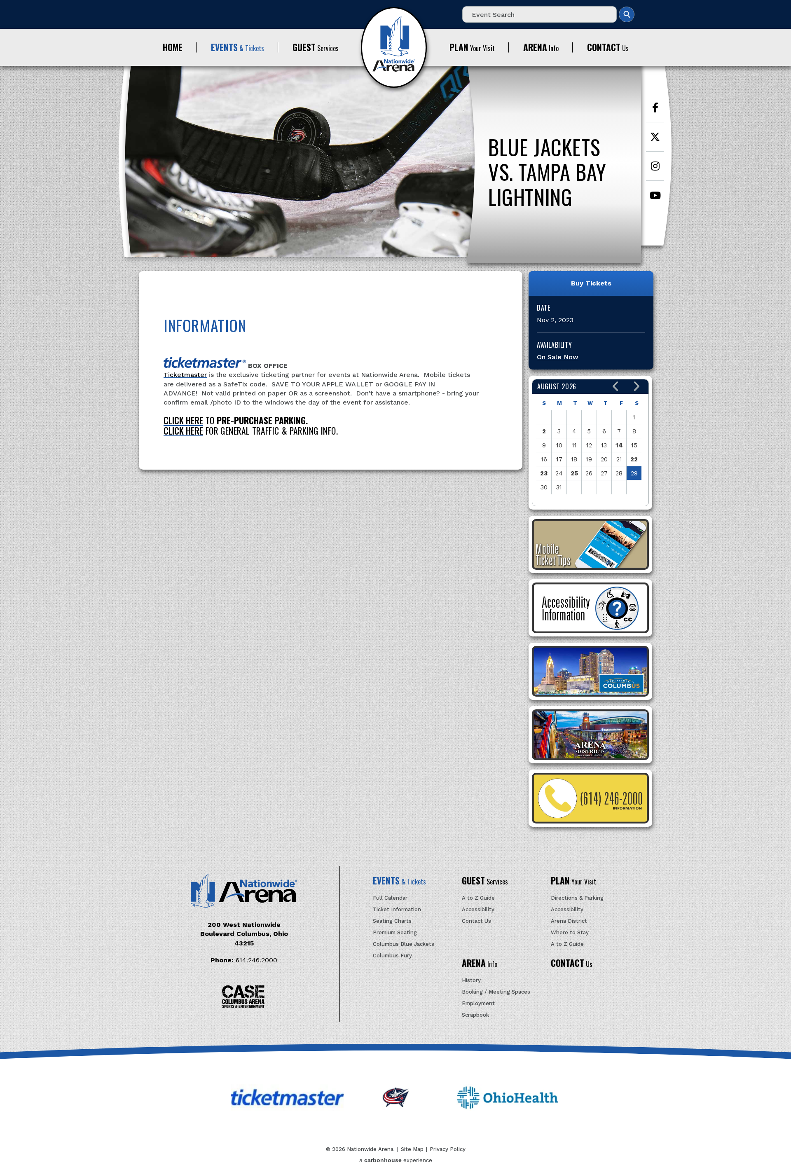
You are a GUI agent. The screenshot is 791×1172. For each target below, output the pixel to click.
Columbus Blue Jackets (403, 944)
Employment (478, 1003)
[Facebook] (655, 111)
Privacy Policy (448, 1149)
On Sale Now (557, 357)
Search (626, 14)
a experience (395, 1160)
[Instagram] (655, 170)
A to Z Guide (478, 898)
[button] (616, 386)
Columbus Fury (392, 955)
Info (541, 47)
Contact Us (476, 921)
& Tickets (237, 47)
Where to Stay (570, 932)
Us (608, 47)
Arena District (569, 921)
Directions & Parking (577, 898)
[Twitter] (655, 141)
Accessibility (478, 909)
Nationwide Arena (394, 47)
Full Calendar (390, 898)
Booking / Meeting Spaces (496, 992)
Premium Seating (395, 932)
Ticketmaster (185, 375)
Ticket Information (397, 909)
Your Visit (472, 47)
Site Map (412, 1149)
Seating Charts (392, 921)
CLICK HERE (183, 420)
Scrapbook (475, 1015)
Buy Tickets (591, 283)
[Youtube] (655, 199)
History (471, 980)
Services (316, 47)
